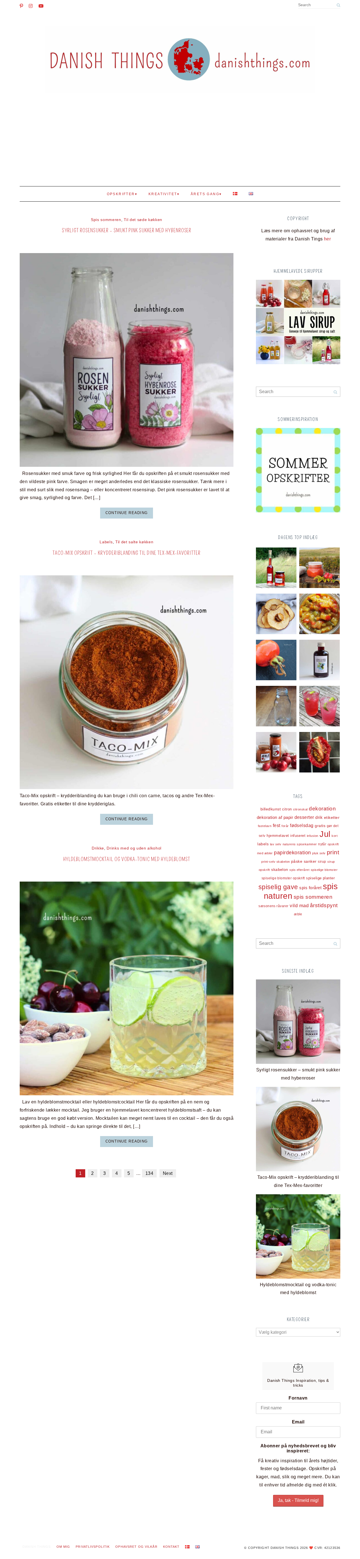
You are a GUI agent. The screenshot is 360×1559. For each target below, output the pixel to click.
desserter (304, 817)
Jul (325, 834)
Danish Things (36, 1546)
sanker (310, 861)
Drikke (98, 848)
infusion (312, 835)
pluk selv (318, 853)
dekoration (322, 809)
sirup (322, 862)
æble (298, 914)
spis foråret (310, 887)
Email (298, 1422)
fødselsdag (302, 825)
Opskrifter (121, 194)
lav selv (276, 844)
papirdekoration (292, 852)
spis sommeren (313, 897)
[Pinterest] (21, 5)
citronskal (300, 809)
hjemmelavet (278, 836)
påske (296, 861)
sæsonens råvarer (273, 906)
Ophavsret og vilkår (136, 1546)
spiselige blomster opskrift (283, 878)
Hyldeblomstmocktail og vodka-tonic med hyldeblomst (126, 859)
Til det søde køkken (143, 220)
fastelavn (264, 826)
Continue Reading (126, 513)
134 (149, 1173)
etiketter (331, 817)
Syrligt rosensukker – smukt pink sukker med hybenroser (127, 230)
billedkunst (270, 809)
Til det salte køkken (134, 542)
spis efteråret (299, 869)
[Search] (338, 5)
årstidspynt (324, 905)
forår (285, 826)
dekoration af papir (275, 817)
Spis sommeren (106, 220)
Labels (106, 542)
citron (287, 809)
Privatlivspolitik (93, 1546)
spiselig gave (278, 887)
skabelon (279, 870)
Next (168, 1173)
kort (335, 835)
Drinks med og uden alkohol (134, 848)
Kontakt (171, 1546)
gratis (320, 826)
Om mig (63, 1546)
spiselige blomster (324, 869)
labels (263, 844)
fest (276, 825)
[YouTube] (41, 5)
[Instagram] (31, 5)
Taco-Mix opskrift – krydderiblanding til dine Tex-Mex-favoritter (127, 553)
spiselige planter (320, 878)
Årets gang (205, 194)
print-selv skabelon (275, 861)
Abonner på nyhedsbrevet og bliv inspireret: (298, 1448)
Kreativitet (162, 194)
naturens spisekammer (300, 844)
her (327, 238)
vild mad (299, 905)
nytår (322, 844)
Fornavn (298, 1398)
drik (319, 817)
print (333, 852)
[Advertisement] (180, 144)
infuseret (297, 835)
